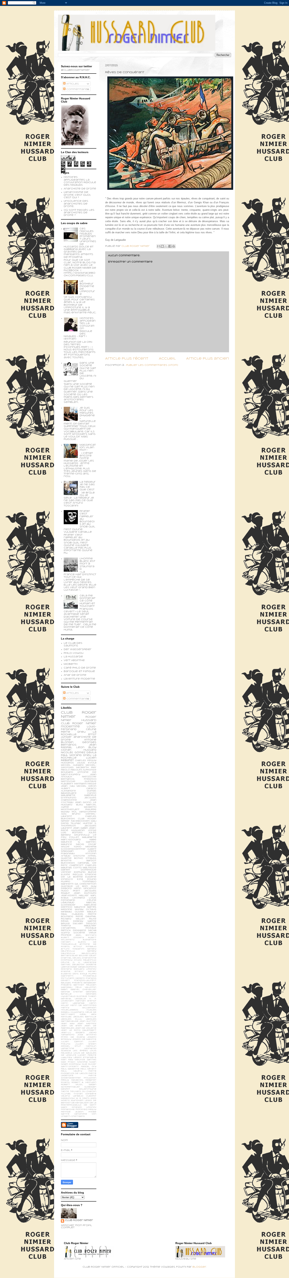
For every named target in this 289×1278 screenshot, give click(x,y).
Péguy (65, 1080)
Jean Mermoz (86, 1024)
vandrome (80, 1114)
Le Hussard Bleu (78, 803)
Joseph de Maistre (84, 1039)
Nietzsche (89, 777)
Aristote (79, 856)
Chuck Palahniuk (85, 960)
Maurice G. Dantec (78, 842)
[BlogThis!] (162, 246)
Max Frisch (68, 1062)
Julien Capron (72, 1042)
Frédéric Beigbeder (84, 983)
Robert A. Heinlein (84, 1082)
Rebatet (91, 1080)
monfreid (81, 1109)
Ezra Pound (86, 879)
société (79, 933)
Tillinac (66, 1094)
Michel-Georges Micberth (78, 766)
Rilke (92, 919)
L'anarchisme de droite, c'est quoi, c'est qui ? (77, 194)
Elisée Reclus (72, 875)
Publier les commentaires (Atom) (152, 365)
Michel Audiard (72, 765)
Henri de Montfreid (83, 1005)
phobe (92, 1112)
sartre (65, 1114)
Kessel (65, 1046)
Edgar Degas (78, 967)
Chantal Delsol (71, 958)
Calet (92, 955)
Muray (79, 909)
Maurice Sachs (72, 844)
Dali (93, 821)
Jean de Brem (71, 1026)
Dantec (65, 965)
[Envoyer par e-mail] (159, 246)
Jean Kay (68, 1024)
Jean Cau (68, 786)
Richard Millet (73, 919)
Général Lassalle (73, 999)
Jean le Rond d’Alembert (78, 1030)
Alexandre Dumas (78, 791)
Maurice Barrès (85, 907)
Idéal (83, 1014)
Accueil (167, 358)
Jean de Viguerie (85, 1028)
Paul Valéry (71, 1071)
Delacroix (78, 965)
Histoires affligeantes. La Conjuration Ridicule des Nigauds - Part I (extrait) (80, 328)
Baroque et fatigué (79, 671)
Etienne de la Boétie (78, 876)
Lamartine (67, 1048)
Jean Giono (83, 802)
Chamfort (76, 865)
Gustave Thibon (86, 996)
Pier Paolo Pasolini (78, 769)
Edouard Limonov (85, 969)
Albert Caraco (78, 788)
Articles (72, 84)
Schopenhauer (70, 1087)
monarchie (68, 1109)
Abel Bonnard (86, 935)
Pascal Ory (88, 1066)
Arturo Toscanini (72, 949)
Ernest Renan (85, 971)
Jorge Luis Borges (78, 831)
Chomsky (67, 960)
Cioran (66, 750)
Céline (65, 962)
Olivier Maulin (85, 912)
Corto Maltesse (85, 868)
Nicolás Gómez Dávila (78, 753)
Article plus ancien (207, 358)
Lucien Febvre (87, 1055)
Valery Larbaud (72, 1096)
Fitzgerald (89, 976)
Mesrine (66, 909)
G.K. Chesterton (85, 884)
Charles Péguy (85, 760)
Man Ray (67, 1060)
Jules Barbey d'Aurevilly (78, 834)
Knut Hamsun (85, 1046)
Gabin (64, 989)
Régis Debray (72, 921)
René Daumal (86, 916)
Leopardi (79, 898)
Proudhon (90, 1078)
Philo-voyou (73, 653)
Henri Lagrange (73, 1003)
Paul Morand (71, 755)
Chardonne (89, 958)
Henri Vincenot (85, 888)
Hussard (90, 750)
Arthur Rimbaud (85, 946)
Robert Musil (72, 1084)
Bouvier (83, 955)
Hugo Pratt (70, 891)
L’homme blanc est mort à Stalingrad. (87, 564)
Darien (65, 870)
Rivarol (65, 1082)
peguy (92, 1109)
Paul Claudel (72, 914)
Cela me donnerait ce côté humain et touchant (87, 601)
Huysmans (77, 1012)
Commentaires (77, 89)
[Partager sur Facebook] (170, 246)
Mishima (82, 1062)
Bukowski (68, 863)
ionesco (77, 1107)
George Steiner (72, 992)
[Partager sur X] (166, 246)
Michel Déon (86, 786)
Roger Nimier (84, 723)
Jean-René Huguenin (78, 829)
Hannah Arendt (86, 1001)
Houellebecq (69, 1010)
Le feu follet (78, 836)
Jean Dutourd (85, 893)
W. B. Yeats (83, 1098)
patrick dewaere (73, 930)
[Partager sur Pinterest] (174, 246)
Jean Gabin (80, 828)
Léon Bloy (86, 747)
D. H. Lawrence (84, 962)
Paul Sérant (88, 1069)
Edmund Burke (85, 872)
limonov (91, 1107)
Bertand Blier (69, 955)
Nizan (92, 1062)
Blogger (199, 1267)
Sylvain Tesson (84, 924)
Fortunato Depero (73, 978)
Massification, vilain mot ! (88, 447)
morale (91, 928)
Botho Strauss (85, 858)
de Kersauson (80, 1103)
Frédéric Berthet (72, 985)
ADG (63, 814)
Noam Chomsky (71, 1064)
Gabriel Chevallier (83, 989)
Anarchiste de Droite (80, 189)
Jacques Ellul (71, 1019)
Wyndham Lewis (81, 1100)
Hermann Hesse (85, 784)
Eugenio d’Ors (69, 974)
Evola (83, 974)
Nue (84, 1064)
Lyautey (66, 1057)
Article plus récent (126, 358)
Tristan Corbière (85, 1094)
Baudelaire (68, 793)
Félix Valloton (85, 987)
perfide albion (72, 1112)
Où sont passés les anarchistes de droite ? (79, 212)
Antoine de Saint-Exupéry (78, 773)
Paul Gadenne (70, 1069)
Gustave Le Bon (74, 886)
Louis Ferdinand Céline (78, 899)
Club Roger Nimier (79, 1220)
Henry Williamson (78, 1008)
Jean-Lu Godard (73, 1033)
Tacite (65, 1091)
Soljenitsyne (87, 1089)
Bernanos (68, 779)
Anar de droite (75, 675)
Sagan (92, 1084)
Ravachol (77, 1080)
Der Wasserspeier (77, 649)
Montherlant (70, 809)
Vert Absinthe (74, 660)
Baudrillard (89, 953)
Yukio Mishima (85, 847)
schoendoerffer (73, 849)
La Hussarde (73, 657)
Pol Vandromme (84, 812)
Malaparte (89, 837)
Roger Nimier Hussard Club (78, 720)
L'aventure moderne (79, 679)
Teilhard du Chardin (83, 1091)
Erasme (65, 971)
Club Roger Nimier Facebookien (78, 820)
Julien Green (85, 1044)
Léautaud (67, 903)
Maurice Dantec (85, 1060)
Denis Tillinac (71, 823)
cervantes (68, 928)
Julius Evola (86, 763)
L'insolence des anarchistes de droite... (76, 203)
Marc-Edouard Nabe (78, 840)
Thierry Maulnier (78, 926)
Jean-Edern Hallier (75, 896)
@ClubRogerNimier (75, 70)
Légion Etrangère (85, 1057)
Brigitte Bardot (78, 861)
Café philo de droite (80, 668)
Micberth (70, 664)
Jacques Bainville (85, 1017)
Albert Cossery (72, 937)
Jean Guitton (87, 1021)
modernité (70, 726)
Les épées (80, 1051)
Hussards (67, 763)
